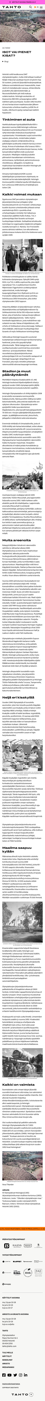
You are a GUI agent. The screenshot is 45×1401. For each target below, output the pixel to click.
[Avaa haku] (30, 7)
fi (38, 7)
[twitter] (15, 1375)
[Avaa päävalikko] (41, 7)
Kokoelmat (7, 1360)
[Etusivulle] (11, 7)
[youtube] (9, 1375)
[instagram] (20, 1375)
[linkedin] (25, 1375)
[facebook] (4, 1375)
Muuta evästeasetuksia (11, 1384)
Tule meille (7, 1352)
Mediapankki (8, 1367)
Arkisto (6, 1363)
